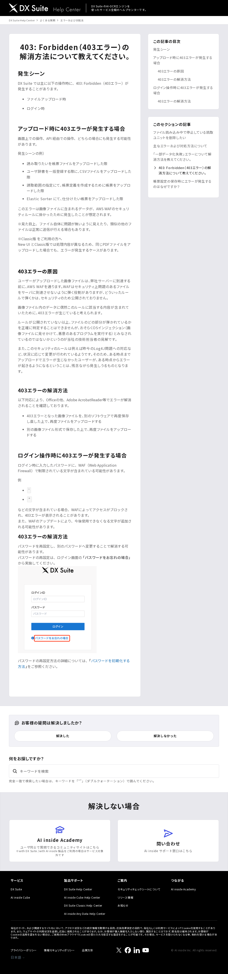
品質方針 (87, 950)
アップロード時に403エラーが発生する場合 (182, 60)
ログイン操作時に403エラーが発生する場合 (183, 90)
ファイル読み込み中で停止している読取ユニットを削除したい (183, 135)
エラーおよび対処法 (72, 20)
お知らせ (123, 905)
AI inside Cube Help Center (82, 897)
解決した (62, 736)
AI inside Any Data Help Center (84, 914)
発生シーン (161, 49)
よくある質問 (47, 20)
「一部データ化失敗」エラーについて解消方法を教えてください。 (182, 157)
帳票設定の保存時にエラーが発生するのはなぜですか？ (182, 184)
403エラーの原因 (171, 71)
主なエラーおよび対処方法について (180, 145)
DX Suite (16, 889)
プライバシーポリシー (24, 950)
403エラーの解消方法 (174, 79)
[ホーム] (45, 9)
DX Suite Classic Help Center (83, 905)
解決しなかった (165, 736)
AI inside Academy (183, 889)
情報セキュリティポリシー (59, 950)
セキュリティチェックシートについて (139, 889)
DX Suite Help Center (22, 20)
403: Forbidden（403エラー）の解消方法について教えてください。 (185, 170)
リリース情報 (125, 897)
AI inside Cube (20, 897)
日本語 (16, 957)
